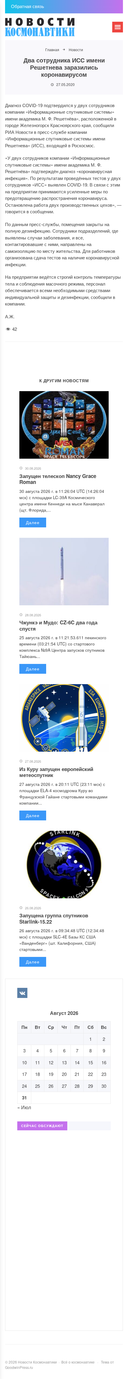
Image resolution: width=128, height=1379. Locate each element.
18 (37, 1074)
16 (104, 1062)
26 (51, 1086)
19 (51, 1074)
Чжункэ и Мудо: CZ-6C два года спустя (58, 625)
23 (104, 1074)
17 (24, 1074)
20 (64, 1074)
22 (90, 1074)
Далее (33, 522)
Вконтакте (22, 993)
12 (51, 1062)
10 (24, 1062)
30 (104, 1086)
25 (37, 1086)
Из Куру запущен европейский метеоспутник (56, 771)
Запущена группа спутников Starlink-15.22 (53, 918)
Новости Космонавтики (49, 30)
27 (64, 1086)
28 (77, 1086)
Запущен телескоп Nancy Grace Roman (57, 478)
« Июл (24, 1107)
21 (77, 1074)
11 (37, 1062)
